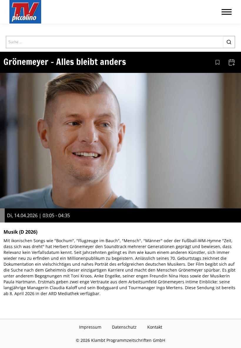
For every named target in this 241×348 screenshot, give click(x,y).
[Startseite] (25, 11)
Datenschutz (124, 327)
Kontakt (154, 327)
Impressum (90, 327)
